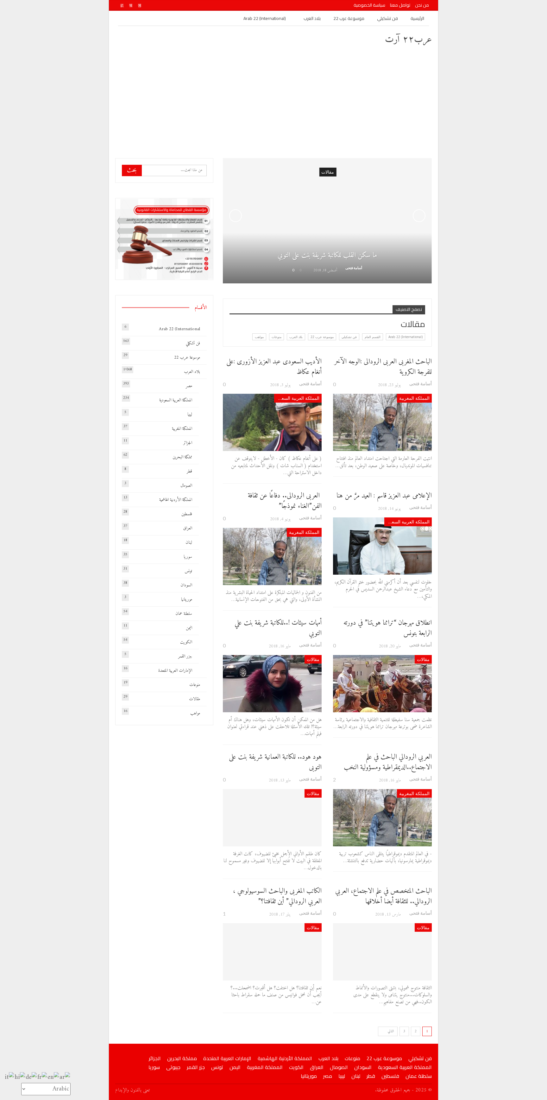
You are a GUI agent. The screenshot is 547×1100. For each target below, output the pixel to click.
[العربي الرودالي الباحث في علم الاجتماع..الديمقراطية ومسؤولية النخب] (382, 817)
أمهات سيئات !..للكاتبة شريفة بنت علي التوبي (278, 628)
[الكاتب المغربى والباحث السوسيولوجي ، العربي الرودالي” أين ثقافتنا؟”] (272, 951)
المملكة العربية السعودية (296, 398)
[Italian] (10, 1077)
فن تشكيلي (387, 18)
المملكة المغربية (414, 398)
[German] (31, 1077)
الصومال (186, 486)
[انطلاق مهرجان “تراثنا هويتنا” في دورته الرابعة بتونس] (382, 683)
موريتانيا (186, 599)
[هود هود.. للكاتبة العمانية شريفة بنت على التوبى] (272, 817)
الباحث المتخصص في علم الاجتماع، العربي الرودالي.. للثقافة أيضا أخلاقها (383, 896)
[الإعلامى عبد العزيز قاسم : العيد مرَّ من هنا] (382, 546)
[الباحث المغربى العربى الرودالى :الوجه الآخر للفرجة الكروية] (382, 422)
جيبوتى (173, 1067)
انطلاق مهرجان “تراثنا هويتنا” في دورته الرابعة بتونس (387, 628)
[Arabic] (65, 1077)
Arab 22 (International (179, 329)
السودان (186, 585)
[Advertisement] (273, 101)
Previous (235, 215)
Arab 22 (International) (264, 18)
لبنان (188, 543)
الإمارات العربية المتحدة (175, 671)
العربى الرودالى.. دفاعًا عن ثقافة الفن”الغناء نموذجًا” (285, 501)
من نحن (422, 5)
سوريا (188, 557)
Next (419, 215)
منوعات (276, 337)
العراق (187, 528)
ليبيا (189, 414)
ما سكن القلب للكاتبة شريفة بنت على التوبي (327, 255)
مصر (189, 386)
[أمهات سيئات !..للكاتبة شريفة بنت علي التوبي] (272, 683)
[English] (53, 1077)
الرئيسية (417, 18)
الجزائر (187, 443)
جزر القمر (185, 656)
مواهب (259, 337)
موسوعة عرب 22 (348, 18)
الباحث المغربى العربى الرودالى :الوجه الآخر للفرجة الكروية (383, 366)
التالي (390, 1031)
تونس (188, 571)
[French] (42, 1077)
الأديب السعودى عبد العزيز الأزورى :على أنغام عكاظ (274, 366)
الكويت (186, 642)
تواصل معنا (400, 5)
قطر (189, 471)
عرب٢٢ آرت (408, 39)
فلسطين (186, 514)
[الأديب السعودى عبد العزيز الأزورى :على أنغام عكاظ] (272, 422)
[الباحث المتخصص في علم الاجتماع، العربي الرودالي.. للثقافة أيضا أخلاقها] (382, 951)
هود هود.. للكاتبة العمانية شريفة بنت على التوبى (275, 762)
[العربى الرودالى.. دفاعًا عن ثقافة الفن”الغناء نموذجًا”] (272, 556)
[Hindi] (20, 1077)
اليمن (189, 628)
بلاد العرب (312, 18)
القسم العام (372, 337)
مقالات (423, 659)
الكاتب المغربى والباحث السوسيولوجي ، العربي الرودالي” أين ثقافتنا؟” (277, 896)
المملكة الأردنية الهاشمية (175, 500)
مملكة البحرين (182, 457)
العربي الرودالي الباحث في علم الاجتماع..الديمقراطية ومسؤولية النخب (388, 762)
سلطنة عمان (183, 614)
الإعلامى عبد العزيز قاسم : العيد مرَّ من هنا (384, 496)
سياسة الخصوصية (369, 5)
